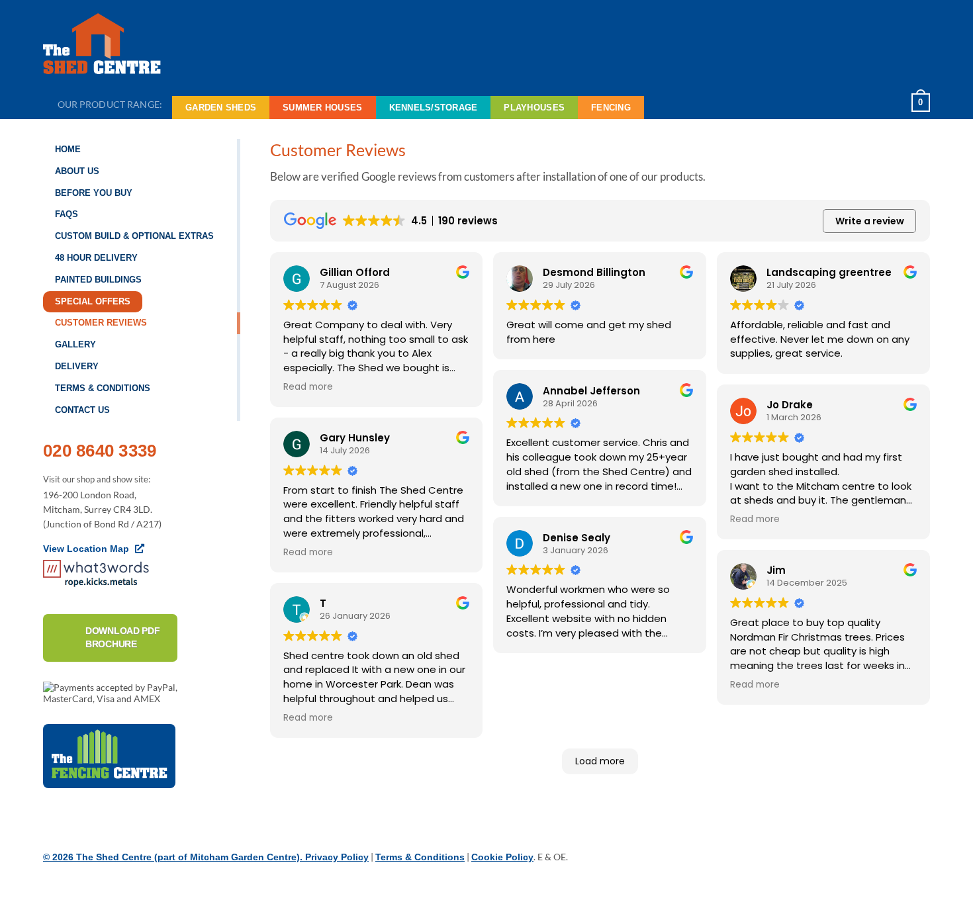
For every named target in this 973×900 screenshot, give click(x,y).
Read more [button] (308, 387)
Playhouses (534, 107)
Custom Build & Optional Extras (134, 236)
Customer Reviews (101, 323)
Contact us (82, 410)
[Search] (885, 102)
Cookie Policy (502, 857)
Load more (600, 761)
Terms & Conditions (102, 388)
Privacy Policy (337, 857)
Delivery (77, 366)
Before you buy (93, 193)
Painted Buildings (98, 280)
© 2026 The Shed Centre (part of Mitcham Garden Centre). (174, 857)
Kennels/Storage (433, 107)
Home (68, 149)
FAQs (66, 214)
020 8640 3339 (99, 451)
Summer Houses (322, 107)
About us (77, 171)
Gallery (75, 344)
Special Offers (92, 301)
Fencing (611, 107)
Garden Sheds (220, 107)
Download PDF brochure (122, 637)
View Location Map (87, 548)
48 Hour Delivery (96, 258)
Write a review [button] (869, 221)
